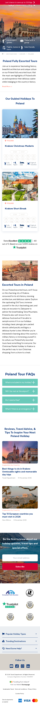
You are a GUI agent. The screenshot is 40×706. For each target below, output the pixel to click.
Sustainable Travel (8, 689)
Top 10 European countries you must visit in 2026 (17, 515)
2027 (23, 152)
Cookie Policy (19, 693)
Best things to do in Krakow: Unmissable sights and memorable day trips (19, 471)
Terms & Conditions (21, 689)
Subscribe (20, 566)
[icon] (34, 2)
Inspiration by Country (11, 465)
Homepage (26, 684)
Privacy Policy (32, 689)
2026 (15, 152)
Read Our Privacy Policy (20, 575)
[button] (20, 382)
